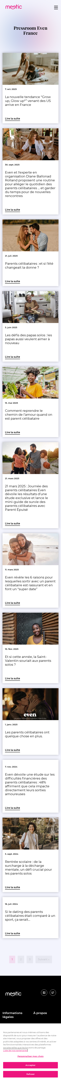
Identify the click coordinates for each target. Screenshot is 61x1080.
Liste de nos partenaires (15, 1050)
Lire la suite (12, 118)
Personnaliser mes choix (31, 1056)
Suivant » (43, 959)
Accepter (30, 1065)
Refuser (30, 1074)
